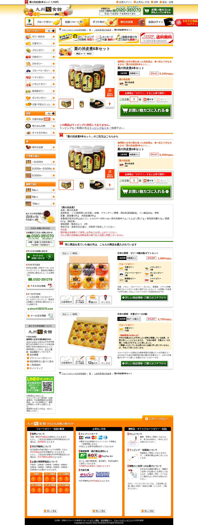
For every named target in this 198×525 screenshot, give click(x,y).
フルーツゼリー (35, 424)
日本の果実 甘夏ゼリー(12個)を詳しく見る (144, 363)
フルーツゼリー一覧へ (40, 30)
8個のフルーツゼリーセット (40, 196)
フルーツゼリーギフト (35, 342)
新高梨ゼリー (40, 91)
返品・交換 (167, 2)
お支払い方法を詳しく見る (99, 511)
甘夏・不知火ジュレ (40, 104)
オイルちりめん (40, 132)
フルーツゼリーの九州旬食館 (74, 30)
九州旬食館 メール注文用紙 (40, 316)
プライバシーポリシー (40, 358)
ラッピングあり (98, 128)
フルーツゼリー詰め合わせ (40, 36)
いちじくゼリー (40, 84)
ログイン (140, 93)
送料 (156, 2)
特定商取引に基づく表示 (42, 361)
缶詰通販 (33, 352)
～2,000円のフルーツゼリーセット (40, 161)
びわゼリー (40, 63)
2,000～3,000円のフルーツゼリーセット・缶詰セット (40, 168)
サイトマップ (36, 368)
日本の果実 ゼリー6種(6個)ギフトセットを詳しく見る (144, 298)
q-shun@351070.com (40, 308)
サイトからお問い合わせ (40, 257)
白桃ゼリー (40, 56)
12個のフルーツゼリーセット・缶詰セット (40, 203)
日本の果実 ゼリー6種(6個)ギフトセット (137, 253)
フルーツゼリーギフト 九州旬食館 (48, 11)
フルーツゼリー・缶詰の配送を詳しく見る (50, 511)
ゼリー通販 (94, 520)
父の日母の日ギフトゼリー (103, 22)
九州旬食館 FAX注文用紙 (40, 286)
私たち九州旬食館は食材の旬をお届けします (40, 216)
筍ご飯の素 (40, 125)
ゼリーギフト (29, 22)
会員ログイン (125, 2)
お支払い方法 (142, 2)
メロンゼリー (40, 50)
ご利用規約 (35, 365)
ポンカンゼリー (40, 97)
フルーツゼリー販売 (48, 22)
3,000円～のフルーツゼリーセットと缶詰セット (40, 175)
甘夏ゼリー (40, 43)
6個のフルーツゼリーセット (40, 189)
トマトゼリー (40, 77)
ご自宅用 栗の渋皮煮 (102, 30)
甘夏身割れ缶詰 (40, 119)
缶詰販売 (75, 22)
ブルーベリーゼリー (40, 70)
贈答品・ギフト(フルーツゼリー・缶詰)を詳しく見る (148, 511)
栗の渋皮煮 (131, 22)
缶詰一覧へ (40, 113)
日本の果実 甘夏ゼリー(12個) (132, 314)
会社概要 (34, 354)
